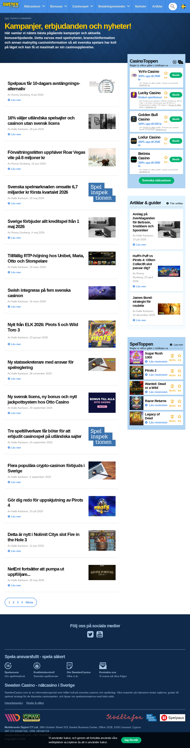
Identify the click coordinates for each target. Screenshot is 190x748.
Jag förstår (131, 740)
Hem (7, 18)
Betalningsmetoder (111, 6)
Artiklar (157, 6)
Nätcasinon (32, 6)
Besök (175, 75)
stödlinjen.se (144, 85)
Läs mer (178, 344)
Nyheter (140, 6)
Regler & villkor (175, 105)
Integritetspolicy (14, 702)
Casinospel (80, 6)
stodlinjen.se (144, 172)
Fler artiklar (176, 203)
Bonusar (56, 6)
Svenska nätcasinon (156, 180)
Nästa (29, 602)
